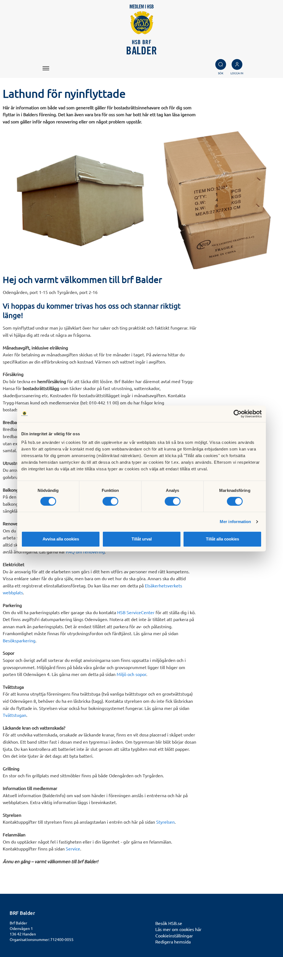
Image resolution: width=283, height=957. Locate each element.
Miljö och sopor (131, 674)
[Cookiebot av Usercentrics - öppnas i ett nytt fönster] (237, 414)
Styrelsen (165, 822)
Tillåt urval (142, 539)
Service (73, 848)
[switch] (110, 501)
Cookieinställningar (174, 935)
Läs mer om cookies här (178, 929)
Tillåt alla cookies (222, 539)
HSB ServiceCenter (135, 612)
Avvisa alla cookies (61, 539)
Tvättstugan (14, 715)
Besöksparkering (19, 640)
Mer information (235, 521)
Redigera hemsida (173, 941)
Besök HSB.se (168, 923)
